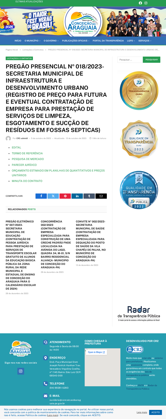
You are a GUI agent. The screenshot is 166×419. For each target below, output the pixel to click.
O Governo (50, 40)
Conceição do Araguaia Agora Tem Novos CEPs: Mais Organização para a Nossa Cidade (47, 5)
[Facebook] (140, 3)
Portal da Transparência (108, 40)
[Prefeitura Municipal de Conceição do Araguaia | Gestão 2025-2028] (83, 22)
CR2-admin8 (22, 138)
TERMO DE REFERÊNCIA (27, 153)
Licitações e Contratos (19, 58)
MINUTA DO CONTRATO (27, 181)
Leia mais (52, 415)
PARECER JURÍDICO (24, 164)
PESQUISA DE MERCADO (28, 159)
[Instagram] (145, 3)
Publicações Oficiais (74, 40)
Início (18, 40)
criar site (146, 358)
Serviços (143, 40)
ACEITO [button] (155, 412)
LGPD (130, 40)
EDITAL (16, 147)
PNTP (141, 385)
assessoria (136, 365)
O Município (31, 40)
